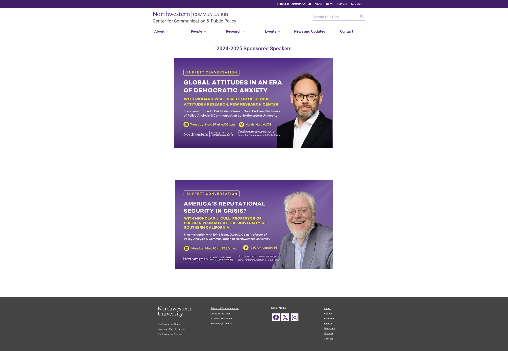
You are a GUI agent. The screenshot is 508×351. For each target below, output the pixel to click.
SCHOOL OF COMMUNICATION (294, 4)
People (328, 314)
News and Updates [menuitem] (309, 31)
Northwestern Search (170, 334)
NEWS (329, 4)
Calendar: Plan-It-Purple (171, 329)
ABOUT (318, 4)
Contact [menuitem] (346, 31)
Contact (328, 339)
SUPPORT (342, 4)
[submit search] (361, 17)
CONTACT (356, 4)
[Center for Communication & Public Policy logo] (228, 17)
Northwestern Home (169, 324)
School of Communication (225, 308)
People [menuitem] (196, 31)
